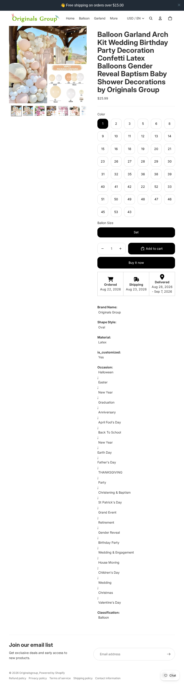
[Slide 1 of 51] (16, 111)
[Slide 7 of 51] (86, 111)
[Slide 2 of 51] (28, 111)
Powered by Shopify (52, 672)
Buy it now (136, 262)
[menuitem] (114, 18)
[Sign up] (168, 654)
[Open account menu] (160, 18)
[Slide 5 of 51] (63, 111)
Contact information (107, 678)
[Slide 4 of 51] (51, 111)
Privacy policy (38, 678)
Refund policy (17, 678)
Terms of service (60, 678)
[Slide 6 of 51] (75, 111)
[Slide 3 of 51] (40, 111)
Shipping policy (83, 678)
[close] (179, 5)
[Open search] (151, 18)
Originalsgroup (28, 672)
